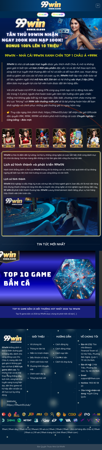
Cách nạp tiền (61, 353)
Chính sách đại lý (37, 373)
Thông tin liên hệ (37, 348)
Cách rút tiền (61, 357)
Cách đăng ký (61, 344)
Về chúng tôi (35, 344)
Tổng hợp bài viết (38, 378)
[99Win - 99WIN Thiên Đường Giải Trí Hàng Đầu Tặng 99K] (51, 5)
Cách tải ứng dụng (63, 362)
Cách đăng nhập (63, 348)
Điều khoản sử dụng (39, 357)
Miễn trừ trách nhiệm (39, 353)
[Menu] (98, 6)
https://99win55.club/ (56, 112)
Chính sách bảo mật (39, 362)
